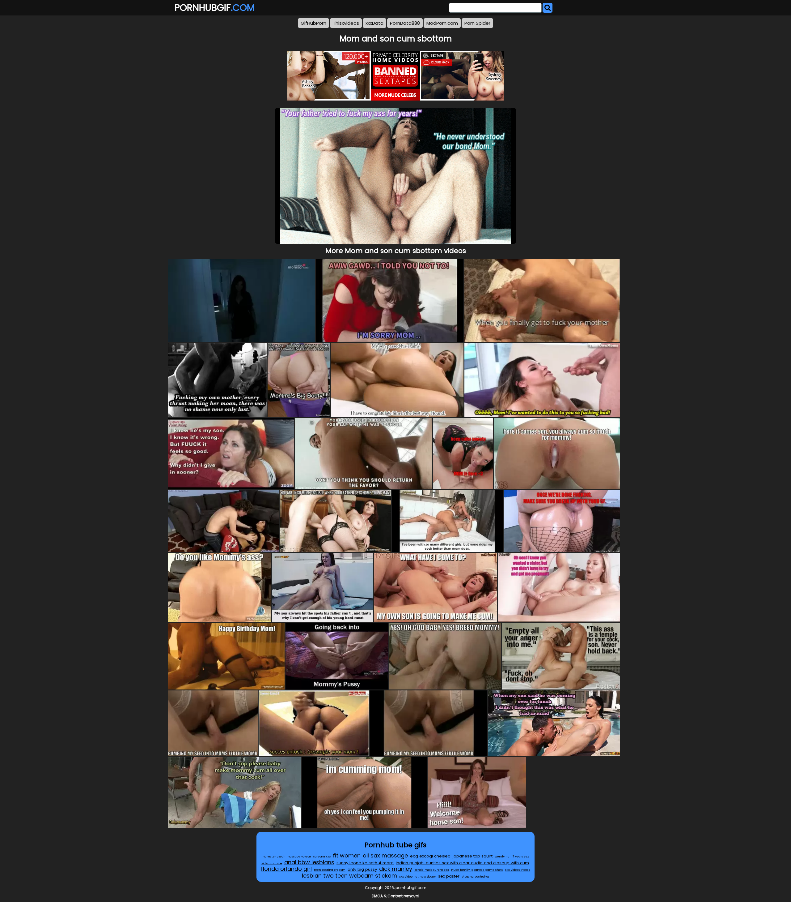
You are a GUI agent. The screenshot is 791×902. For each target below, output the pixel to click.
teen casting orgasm (329, 870)
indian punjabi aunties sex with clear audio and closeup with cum (462, 863)
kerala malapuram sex (431, 870)
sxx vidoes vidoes (517, 870)
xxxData (374, 23)
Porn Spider (477, 23)
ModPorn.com (442, 23)
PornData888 (405, 23)
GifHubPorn (313, 23)
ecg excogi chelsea (430, 856)
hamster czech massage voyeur (287, 856)
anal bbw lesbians (309, 862)
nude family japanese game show (477, 870)
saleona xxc (322, 856)
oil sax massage (385, 855)
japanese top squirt (473, 856)
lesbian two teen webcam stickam (349, 875)
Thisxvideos (346, 23)
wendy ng (502, 856)
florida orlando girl (286, 869)
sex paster (448, 876)
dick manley (395, 869)
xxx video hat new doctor (417, 876)
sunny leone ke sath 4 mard (365, 863)
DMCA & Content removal (395, 896)
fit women (347, 855)
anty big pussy (362, 869)
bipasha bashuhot (475, 876)
